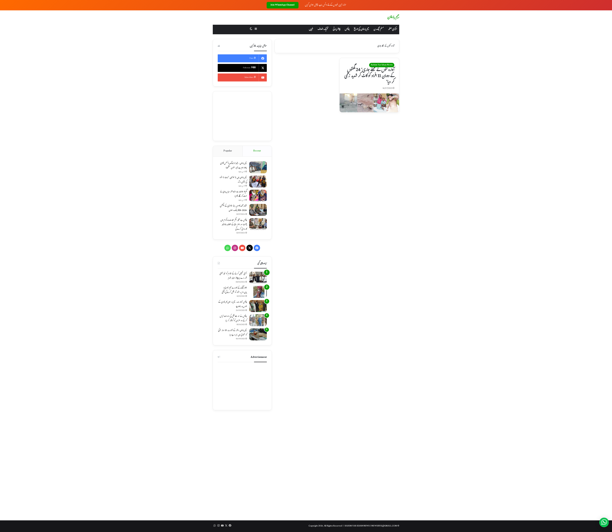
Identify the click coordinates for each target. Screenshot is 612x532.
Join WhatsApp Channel (283, 5)
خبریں (311, 29)
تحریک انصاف (323, 29)
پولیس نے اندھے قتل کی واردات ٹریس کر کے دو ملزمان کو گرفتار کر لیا (233, 318)
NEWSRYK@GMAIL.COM (384, 526)
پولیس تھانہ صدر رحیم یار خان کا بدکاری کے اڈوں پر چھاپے (232, 304)
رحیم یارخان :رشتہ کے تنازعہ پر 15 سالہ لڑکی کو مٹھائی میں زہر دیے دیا (232, 333)
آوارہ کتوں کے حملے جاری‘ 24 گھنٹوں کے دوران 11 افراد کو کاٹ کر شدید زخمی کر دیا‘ (369, 76)
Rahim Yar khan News (382, 65)
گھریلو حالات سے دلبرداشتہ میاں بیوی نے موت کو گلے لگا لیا (233, 194)
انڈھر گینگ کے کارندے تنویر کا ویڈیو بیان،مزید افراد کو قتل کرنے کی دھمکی (234, 290)
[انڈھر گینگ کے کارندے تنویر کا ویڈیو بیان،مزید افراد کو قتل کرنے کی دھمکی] (258, 292)
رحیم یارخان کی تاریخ (361, 29)
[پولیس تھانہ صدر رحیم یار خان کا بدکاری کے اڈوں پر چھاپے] (258, 306)
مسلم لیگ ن (379, 29)
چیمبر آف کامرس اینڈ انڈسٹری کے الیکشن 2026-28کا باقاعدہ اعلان (233, 208)
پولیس (347, 29)
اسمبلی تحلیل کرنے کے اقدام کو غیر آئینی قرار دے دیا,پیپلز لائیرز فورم (233, 276)
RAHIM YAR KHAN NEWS (357, 526)
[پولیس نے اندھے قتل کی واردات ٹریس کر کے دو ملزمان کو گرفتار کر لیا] (258, 320)
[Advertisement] (242, 116)
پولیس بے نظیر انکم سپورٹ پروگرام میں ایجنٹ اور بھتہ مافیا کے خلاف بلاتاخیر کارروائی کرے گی (233, 224)
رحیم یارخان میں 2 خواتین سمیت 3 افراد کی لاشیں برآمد (233, 180)
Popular (227, 151)
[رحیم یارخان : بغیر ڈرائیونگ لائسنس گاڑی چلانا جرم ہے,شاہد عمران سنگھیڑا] (258, 167)
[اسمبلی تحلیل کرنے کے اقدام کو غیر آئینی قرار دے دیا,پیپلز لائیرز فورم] (258, 278)
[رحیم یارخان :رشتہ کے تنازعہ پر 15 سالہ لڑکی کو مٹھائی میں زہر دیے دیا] (258, 334)
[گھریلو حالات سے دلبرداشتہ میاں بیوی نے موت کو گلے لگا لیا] (258, 196)
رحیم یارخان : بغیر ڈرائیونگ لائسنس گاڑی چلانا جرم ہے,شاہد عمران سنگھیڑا (233, 166)
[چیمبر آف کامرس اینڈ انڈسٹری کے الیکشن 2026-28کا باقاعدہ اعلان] (258, 210)
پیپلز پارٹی (336, 29)
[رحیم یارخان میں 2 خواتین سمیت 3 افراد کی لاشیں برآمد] (258, 181)
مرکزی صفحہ (392, 29)
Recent (257, 151)
